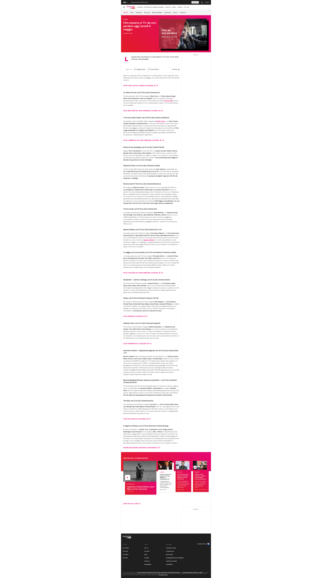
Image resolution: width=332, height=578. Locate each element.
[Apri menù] (124, 7)
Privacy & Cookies (156, 572)
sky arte (125, 558)
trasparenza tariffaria (187, 572)
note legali (169, 554)
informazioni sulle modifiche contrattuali (170, 572)
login (207, 2)
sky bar (146, 558)
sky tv (146, 548)
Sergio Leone (160, 121)
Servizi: (146, 544)
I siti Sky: (125, 544)
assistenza (195, 572)
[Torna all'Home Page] (130, 7)
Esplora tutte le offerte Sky (139, 2)
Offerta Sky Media (171, 561)
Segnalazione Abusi (163, 574)
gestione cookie (171, 548)
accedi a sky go (202, 544)
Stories (179, 7)
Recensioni (167, 12)
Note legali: (169, 544)
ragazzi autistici (148, 240)
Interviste (147, 12)
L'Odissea (140, 7)
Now (145, 554)
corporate (169, 564)
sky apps (147, 551)
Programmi (147, 564)
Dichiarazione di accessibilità (174, 558)
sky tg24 (125, 551)
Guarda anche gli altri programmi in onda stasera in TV (141, 447)
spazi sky (147, 561)
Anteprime (139, 12)
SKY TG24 (186, 7)
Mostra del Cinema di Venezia (154, 7)
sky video (125, 554)
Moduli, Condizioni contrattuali (144, 572)
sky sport (126, 548)
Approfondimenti (157, 12)
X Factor (168, 7)
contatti (201, 572)
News (132, 12)
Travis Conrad (168, 101)
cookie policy (170, 551)
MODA (174, 7)
